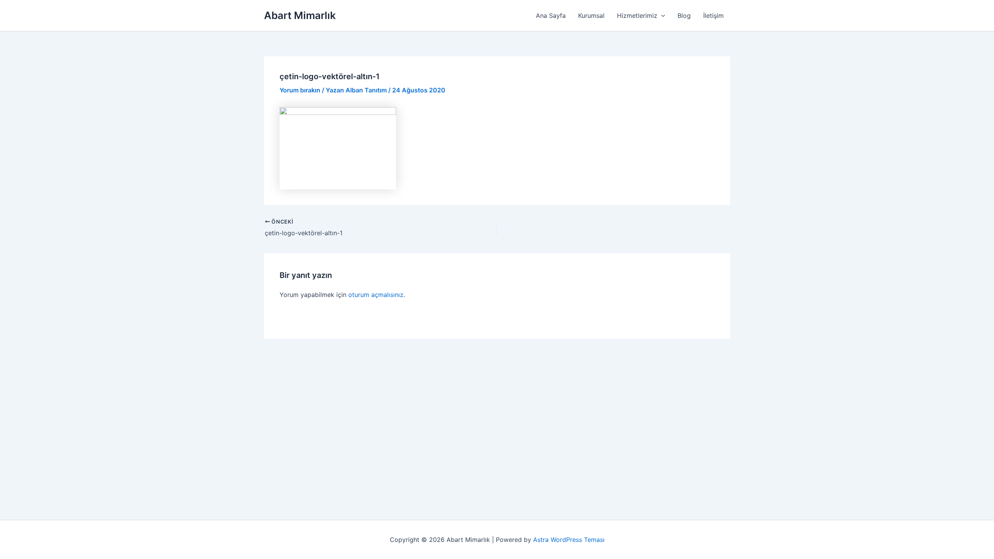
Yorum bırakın (300, 90)
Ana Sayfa (551, 15)
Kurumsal (591, 15)
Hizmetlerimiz (637, 15)
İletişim (713, 15)
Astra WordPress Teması (569, 539)
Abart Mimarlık (300, 15)
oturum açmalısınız (375, 295)
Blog (684, 15)
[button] (661, 15)
